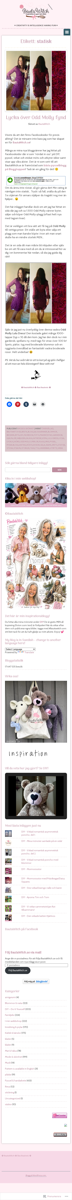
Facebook (28, 435)
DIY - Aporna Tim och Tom (35, 897)
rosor (36, 445)
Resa (7, 1086)
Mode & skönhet (26, 428)
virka (60, 448)
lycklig (10, 441)
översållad (47, 428)
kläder (8, 1038)
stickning (9, 1092)
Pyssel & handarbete (15, 1080)
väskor (8, 1104)
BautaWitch (44, 123)
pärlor (35, 441)
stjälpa (17, 448)
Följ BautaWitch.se (18, 970)
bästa (24, 432)
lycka (61, 438)
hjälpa (10, 438)
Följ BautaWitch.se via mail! (23, 952)
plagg (42, 441)
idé (15, 438)
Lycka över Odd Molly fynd (36, 118)
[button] (28, 807)
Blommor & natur (14, 1003)
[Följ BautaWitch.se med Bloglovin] (36, 983)
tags (32, 448)
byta (17, 435)
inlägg (29, 438)
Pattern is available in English (19, 1068)
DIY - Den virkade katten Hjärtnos (38, 915)
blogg (31, 432)
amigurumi (10, 997)
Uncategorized (12, 1098)
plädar (8, 1074)
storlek (25, 448)
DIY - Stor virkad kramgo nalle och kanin (41, 887)
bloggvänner (40, 432)
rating (22, 445)
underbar (44, 448)
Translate (29, 652)
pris (47, 441)
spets (54, 445)
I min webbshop (13, 1021)
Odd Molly (25, 441)
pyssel (53, 441)
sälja (42, 445)
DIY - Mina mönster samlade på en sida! (41, 841)
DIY (21, 435)
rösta (30, 445)
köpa (44, 438)
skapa (48, 445)
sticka (10, 448)
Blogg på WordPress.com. (36, 1175)
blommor (52, 432)
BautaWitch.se (21, 142)
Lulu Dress (53, 438)
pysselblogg (13, 445)
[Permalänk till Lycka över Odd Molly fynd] (36, 81)
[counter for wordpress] (59, 1117)
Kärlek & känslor (13, 1032)
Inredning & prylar (14, 1027)
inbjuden (21, 438)
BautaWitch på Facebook (21, 929)
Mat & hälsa (11, 1050)
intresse (37, 438)
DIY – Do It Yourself (15, 1009)
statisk (61, 445)
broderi (10, 435)
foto (36, 435)
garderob (57, 435)
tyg (37, 448)
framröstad (46, 435)
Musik (8, 1062)
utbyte (53, 448)
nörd (17, 441)
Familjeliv (9, 1015)
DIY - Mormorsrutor (31, 869)
